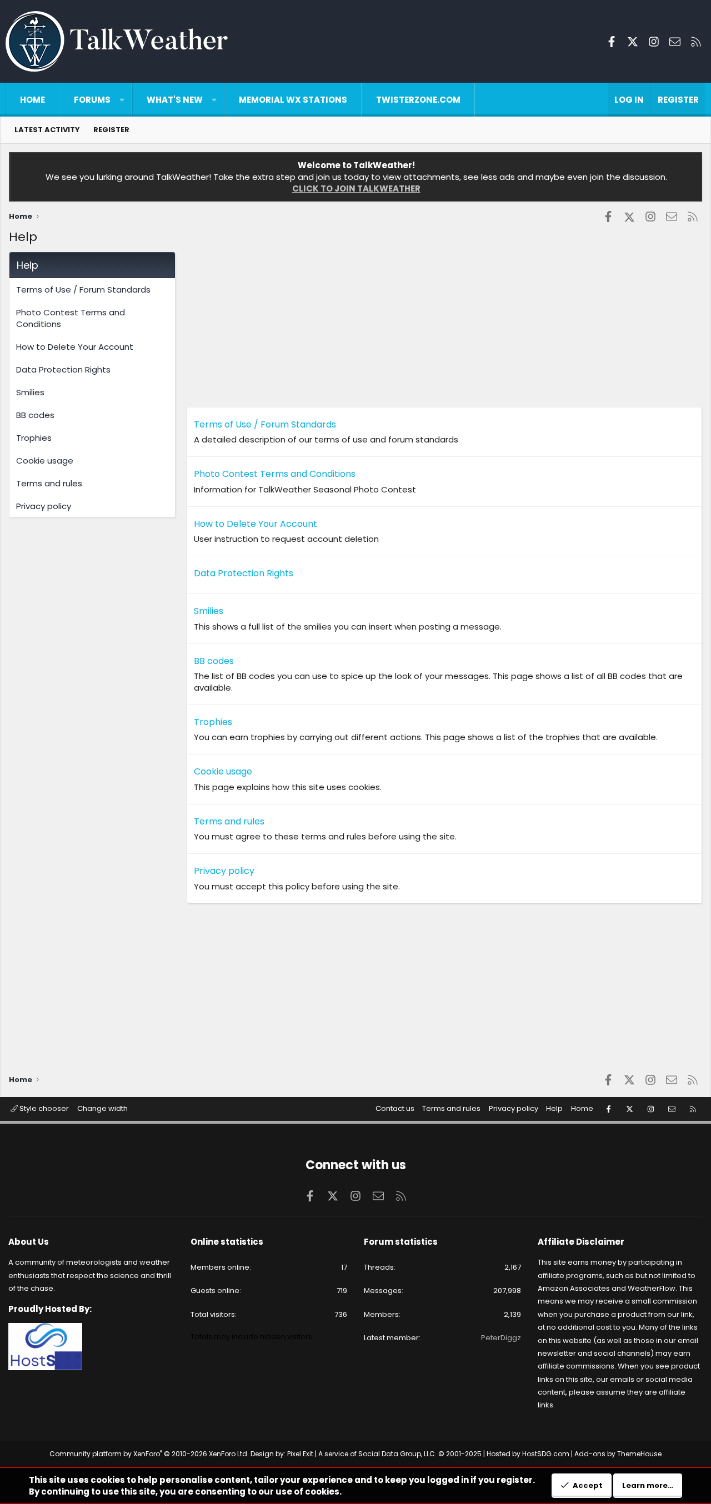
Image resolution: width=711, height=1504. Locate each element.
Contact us (394, 1108)
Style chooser (43, 1108)
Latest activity (47, 129)
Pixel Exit (300, 1453)
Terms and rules (49, 483)
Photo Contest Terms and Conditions (70, 318)
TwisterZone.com (418, 99)
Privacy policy (43, 506)
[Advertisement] (444, 329)
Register (111, 129)
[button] (122, 100)
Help (554, 1108)
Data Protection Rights (63, 369)
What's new (175, 99)
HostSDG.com (545, 1453)
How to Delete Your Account (74, 347)
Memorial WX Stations (293, 99)
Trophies (34, 438)
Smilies (30, 392)
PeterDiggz (501, 1337)
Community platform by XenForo (149, 1453)
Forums (92, 99)
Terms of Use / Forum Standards (83, 289)
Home (32, 99)
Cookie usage (44, 460)
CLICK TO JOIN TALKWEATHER (356, 188)
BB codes (35, 415)
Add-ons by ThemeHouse (618, 1453)
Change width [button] (102, 1108)
